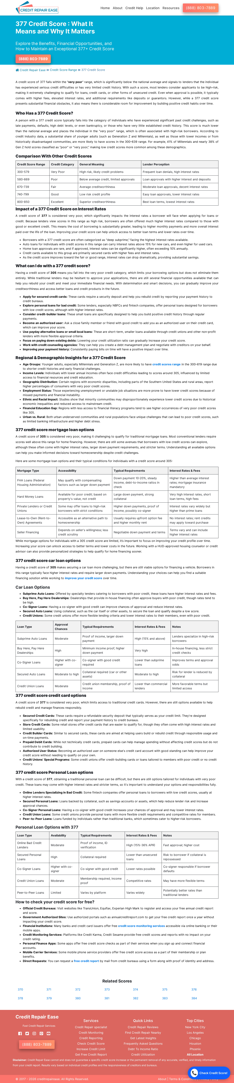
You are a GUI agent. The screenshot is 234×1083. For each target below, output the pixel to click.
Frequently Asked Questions (143, 1043)
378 (20, 998)
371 (48, 989)
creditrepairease (48, 1079)
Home (105, 8)
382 (135, 998)
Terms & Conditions (182, 1079)
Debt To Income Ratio (143, 1049)
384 (194, 998)
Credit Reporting (91, 1038)
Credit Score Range (63, 70)
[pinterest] (40, 1033)
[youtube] (47, 1033)
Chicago (195, 1038)
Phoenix (195, 1049)
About (162, 1079)
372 (77, 989)
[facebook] (19, 1033)
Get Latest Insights (143, 1038)
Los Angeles (195, 1032)
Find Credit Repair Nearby (143, 1032)
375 (164, 989)
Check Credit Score (91, 1043)
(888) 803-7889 (200, 8)
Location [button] (153, 8)
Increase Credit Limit (91, 1049)
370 (20, 989)
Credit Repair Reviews (143, 1027)
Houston (195, 1043)
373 (107, 989)
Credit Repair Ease (32, 70)
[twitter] (26, 1033)
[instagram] (33, 1033)
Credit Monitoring (91, 1032)
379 (49, 998)
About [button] (117, 8)
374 (135, 989)
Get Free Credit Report (91, 1054)
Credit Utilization (143, 1054)
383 (165, 998)
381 (106, 998)
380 (78, 998)
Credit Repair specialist (91, 1027)
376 (194, 989)
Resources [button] (171, 8)
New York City (195, 1027)
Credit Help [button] (134, 8)
